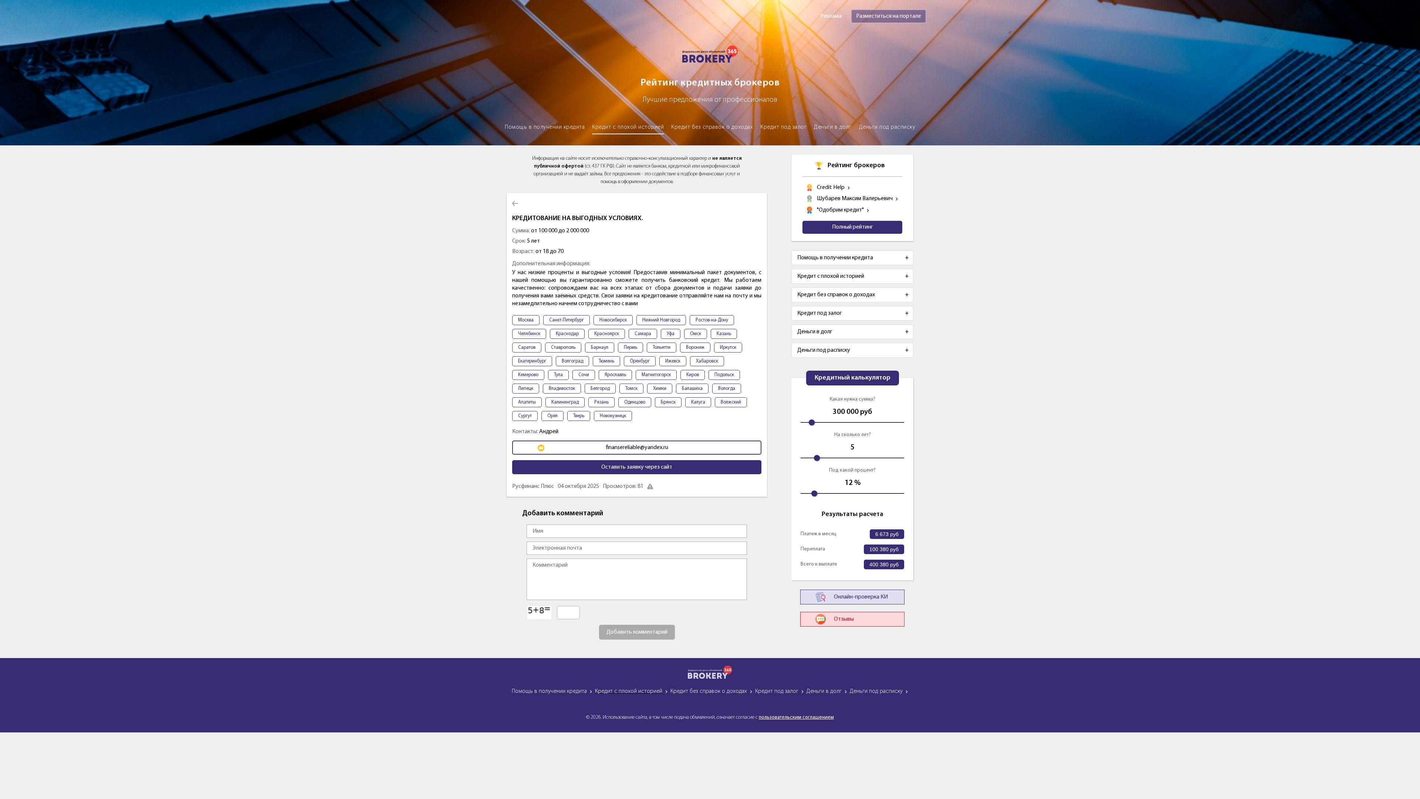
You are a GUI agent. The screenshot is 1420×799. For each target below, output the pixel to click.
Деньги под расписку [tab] (823, 350)
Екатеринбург (532, 361)
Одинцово (634, 402)
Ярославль (615, 374)
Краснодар (567, 333)
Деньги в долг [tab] (814, 332)
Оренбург (640, 361)
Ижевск (672, 361)
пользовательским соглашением (796, 717)
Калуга (698, 402)
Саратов (526, 347)
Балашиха (692, 388)
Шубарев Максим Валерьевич (855, 199)
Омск (695, 333)
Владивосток (562, 388)
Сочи (583, 374)
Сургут (525, 416)
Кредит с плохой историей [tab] (830, 276)
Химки (659, 388)
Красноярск (606, 333)
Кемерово (528, 374)
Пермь (630, 347)
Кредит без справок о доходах (712, 127)
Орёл (552, 416)
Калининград (565, 402)
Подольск (724, 374)
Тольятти (661, 347)
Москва (526, 320)
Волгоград (572, 361)
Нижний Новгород (661, 320)
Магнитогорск (656, 374)
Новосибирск (613, 320)
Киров (692, 374)
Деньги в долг (833, 127)
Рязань (601, 402)
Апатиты (527, 402)
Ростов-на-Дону (712, 320)
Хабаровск (707, 361)
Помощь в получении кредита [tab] (835, 258)
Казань (724, 333)
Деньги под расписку (887, 127)
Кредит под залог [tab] (819, 313)
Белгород (600, 388)
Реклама (831, 16)
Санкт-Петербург (566, 320)
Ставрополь (563, 347)
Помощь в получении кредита (545, 127)
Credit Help (831, 188)
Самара (643, 333)
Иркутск (728, 347)
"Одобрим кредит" (840, 210)
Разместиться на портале (888, 16)
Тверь (578, 416)
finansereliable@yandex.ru (637, 448)
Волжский (731, 402)
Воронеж (695, 347)
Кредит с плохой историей (628, 127)
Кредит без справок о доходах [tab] (836, 295)
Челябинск (529, 333)
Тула (558, 374)
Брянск (668, 402)
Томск (631, 388)
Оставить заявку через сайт (636, 467)
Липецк (525, 388)
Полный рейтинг (852, 227)
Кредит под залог (783, 127)
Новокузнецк (613, 416)
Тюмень (606, 361)
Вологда (726, 388)
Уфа (670, 333)
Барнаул (599, 347)
